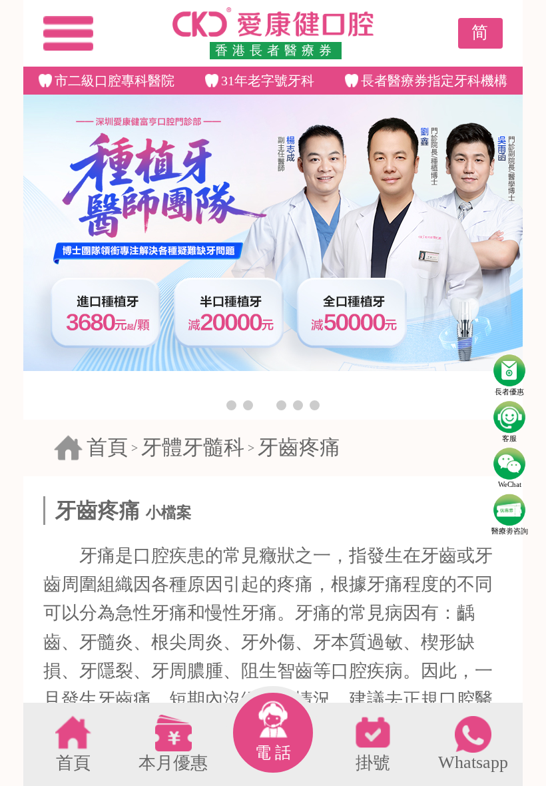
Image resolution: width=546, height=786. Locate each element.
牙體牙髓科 (192, 447)
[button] (231, 405)
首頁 (107, 447)
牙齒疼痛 (299, 447)
